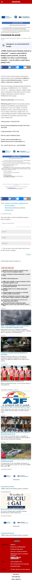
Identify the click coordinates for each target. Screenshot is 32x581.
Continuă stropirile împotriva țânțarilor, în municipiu (14, 353)
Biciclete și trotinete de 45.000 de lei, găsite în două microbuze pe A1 (15, 433)
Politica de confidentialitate (18, 547)
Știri (3, 561)
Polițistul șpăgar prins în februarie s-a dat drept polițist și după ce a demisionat (15, 293)
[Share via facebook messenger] (19, 67)
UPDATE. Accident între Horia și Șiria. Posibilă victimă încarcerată (16, 460)
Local (3, 308)
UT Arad (4, 364)
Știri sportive (26, 569)
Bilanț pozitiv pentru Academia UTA (12, 381)
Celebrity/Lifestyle (15, 566)
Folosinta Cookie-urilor (17, 549)
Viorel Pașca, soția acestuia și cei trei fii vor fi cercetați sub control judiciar (15, 300)
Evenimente (6, 492)
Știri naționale (25, 564)
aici (20, 261)
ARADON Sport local (10, 390)
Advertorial (6, 469)
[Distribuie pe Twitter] (12, 67)
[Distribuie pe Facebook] (4, 67)
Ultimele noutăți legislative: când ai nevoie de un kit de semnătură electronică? (16, 286)
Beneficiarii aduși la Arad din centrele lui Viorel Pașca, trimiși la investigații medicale (15, 271)
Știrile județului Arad (16, 561)
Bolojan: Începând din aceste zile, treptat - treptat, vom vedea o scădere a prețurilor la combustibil (16, 297)
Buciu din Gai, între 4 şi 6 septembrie (12, 509)
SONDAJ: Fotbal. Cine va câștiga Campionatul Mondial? (15, 289)
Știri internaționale (16, 564)
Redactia (13, 544)
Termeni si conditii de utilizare (19, 551)
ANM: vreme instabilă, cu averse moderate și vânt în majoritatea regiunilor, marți (16, 282)
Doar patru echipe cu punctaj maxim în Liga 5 (15, 407)
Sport (4, 569)
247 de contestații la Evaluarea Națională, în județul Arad (16, 275)
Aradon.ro (5, 544)
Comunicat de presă (7, 486)
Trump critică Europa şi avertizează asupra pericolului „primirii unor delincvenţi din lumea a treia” (16, 304)
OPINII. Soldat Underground (10, 278)
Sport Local (19, 569)
